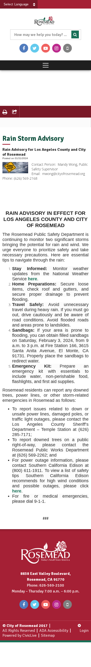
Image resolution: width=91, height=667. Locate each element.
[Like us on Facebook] (23, 48)
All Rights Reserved (18, 631)
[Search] (75, 34)
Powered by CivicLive (19, 635)
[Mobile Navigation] (45, 65)
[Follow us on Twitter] (34, 48)
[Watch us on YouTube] (45, 48)
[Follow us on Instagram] (56, 48)
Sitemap (48, 635)
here (32, 278)
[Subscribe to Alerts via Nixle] (67, 48)
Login (84, 630)
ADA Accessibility (53, 631)
